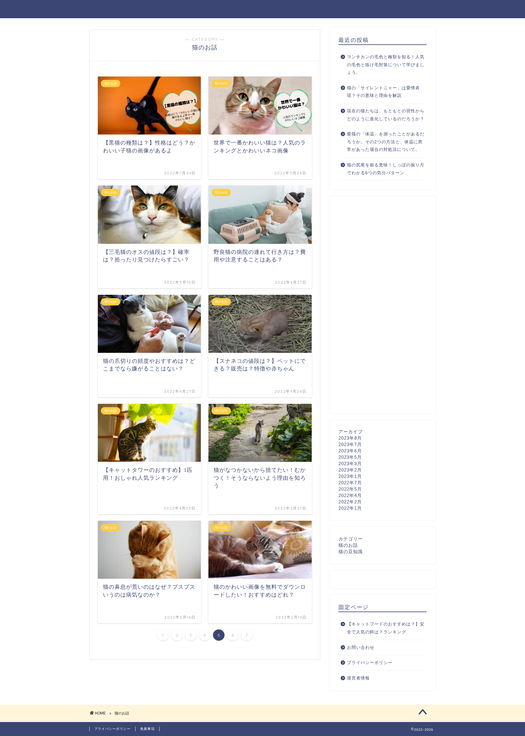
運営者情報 (358, 678)
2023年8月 (350, 438)
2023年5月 (350, 457)
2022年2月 (350, 501)
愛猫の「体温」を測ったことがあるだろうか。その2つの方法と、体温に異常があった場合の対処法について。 (385, 142)
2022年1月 (350, 508)
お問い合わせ (360, 647)
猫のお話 (348, 545)
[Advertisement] (382, 305)
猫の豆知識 (350, 551)
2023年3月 (350, 463)
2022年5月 (350, 489)
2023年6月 (350, 450)
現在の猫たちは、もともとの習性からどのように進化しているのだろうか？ (385, 115)
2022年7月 (350, 482)
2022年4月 (350, 495)
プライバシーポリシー (370, 662)
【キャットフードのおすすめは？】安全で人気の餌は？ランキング (385, 628)
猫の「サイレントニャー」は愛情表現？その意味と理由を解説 (383, 92)
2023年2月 (350, 469)
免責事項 (147, 729)
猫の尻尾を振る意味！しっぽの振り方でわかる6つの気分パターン (385, 169)
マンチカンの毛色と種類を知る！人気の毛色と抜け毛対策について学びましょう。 (385, 65)
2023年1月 (350, 476)
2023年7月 (350, 444)
